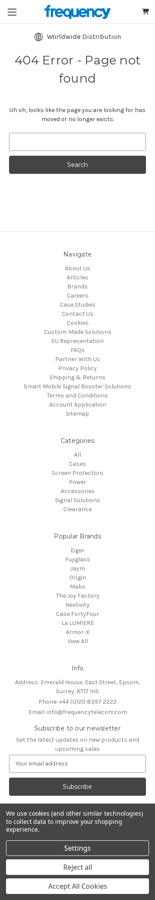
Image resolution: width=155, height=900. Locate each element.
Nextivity (77, 605)
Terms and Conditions (77, 395)
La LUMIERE (78, 623)
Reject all (77, 867)
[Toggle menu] (12, 12)
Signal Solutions (77, 500)
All (77, 454)
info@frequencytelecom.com (77, 712)
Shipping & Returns (77, 377)
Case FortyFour (77, 614)
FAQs (78, 350)
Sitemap (77, 413)
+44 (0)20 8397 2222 (77, 701)
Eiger (77, 550)
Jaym (77, 568)
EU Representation (77, 341)
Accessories (78, 491)
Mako (77, 586)
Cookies (78, 323)
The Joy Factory (77, 595)
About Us (77, 268)
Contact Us (77, 313)
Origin (77, 577)
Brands (77, 286)
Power (77, 482)
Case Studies (78, 304)
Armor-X (78, 632)
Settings (77, 848)
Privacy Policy (77, 368)
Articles (77, 277)
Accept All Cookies (77, 886)
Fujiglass (77, 559)
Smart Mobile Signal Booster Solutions (77, 386)
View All (78, 641)
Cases (77, 464)
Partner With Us (77, 359)
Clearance (77, 509)
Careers (78, 295)
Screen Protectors (77, 473)
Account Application (77, 404)
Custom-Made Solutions (78, 332)
